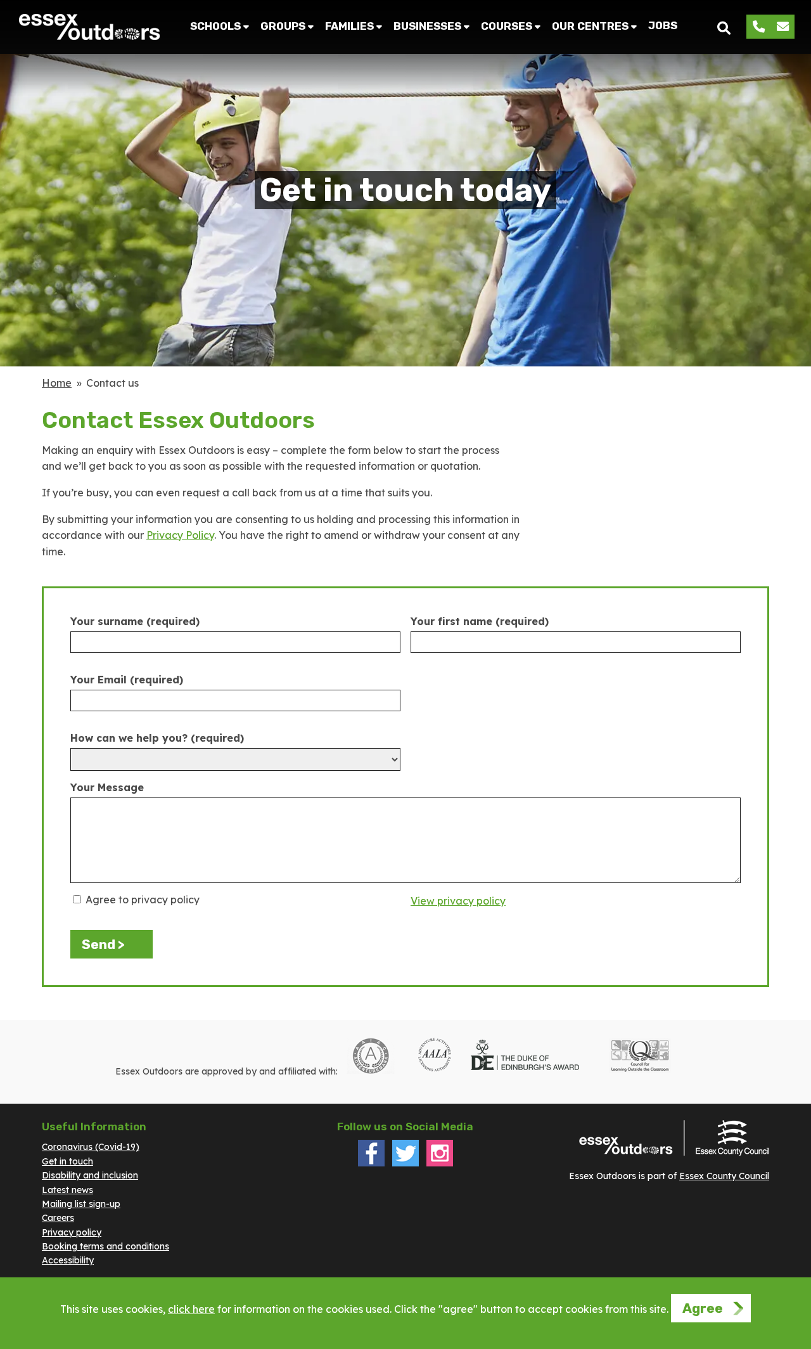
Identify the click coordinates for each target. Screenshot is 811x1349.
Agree (702, 1308)
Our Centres (590, 26)
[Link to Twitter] (405, 1163)
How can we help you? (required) (157, 738)
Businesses (427, 26)
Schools (215, 26)
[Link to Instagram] (439, 1163)
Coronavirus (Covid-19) (90, 1146)
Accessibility (68, 1260)
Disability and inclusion (90, 1175)
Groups (282, 26)
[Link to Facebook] (371, 1163)
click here (191, 1309)
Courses (506, 26)
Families (349, 26)
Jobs (662, 25)
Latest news (67, 1190)
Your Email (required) (126, 679)
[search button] (724, 27)
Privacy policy (71, 1232)
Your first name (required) (480, 621)
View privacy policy (458, 900)
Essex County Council (724, 1176)
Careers (58, 1217)
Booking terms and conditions (105, 1246)
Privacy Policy (180, 535)
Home (57, 383)
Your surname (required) (135, 621)
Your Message (107, 787)
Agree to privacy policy (141, 899)
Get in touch (67, 1161)
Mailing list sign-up (81, 1204)
